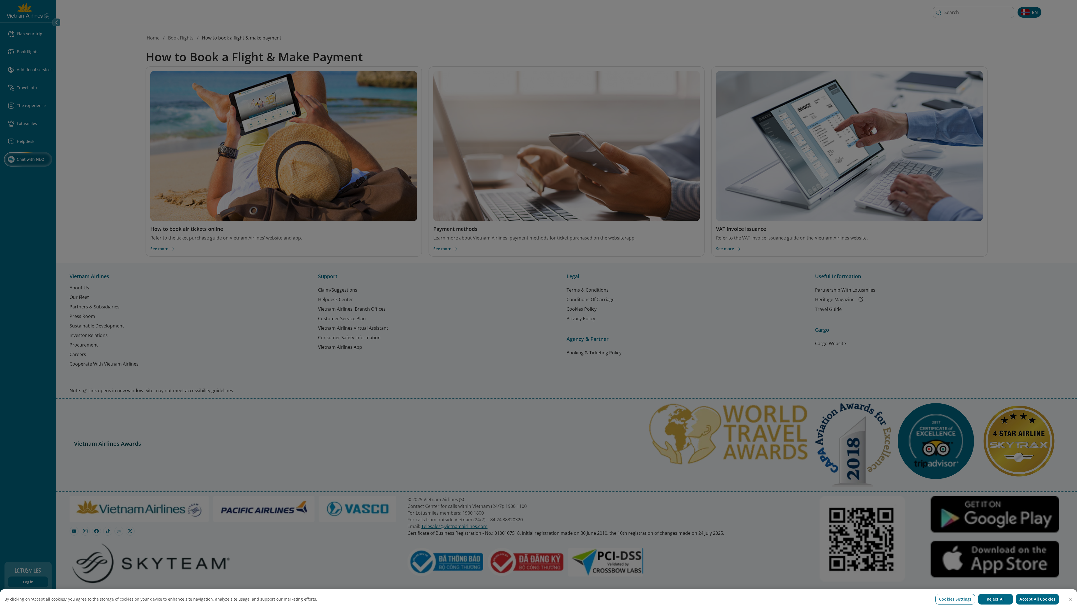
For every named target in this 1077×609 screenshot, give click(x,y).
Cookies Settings (955, 599)
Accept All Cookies (1037, 599)
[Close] (1070, 599)
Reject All (996, 599)
